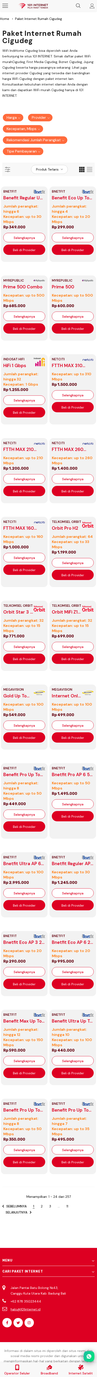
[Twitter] (18, 1322)
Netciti (58, 359)
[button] (13, 117)
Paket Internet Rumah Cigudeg (38, 19)
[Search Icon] (78, 6)
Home (4, 19)
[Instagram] (29, 1322)
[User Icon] (92, 6)
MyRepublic (13, 280)
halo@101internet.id (25, 1309)
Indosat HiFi (13, 359)
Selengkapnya (24, 238)
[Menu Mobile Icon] (5, 6)
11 (67, 1206)
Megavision (13, 689)
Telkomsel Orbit (66, 522)
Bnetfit (10, 191)
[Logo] (33, 6)
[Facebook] (7, 1322)
